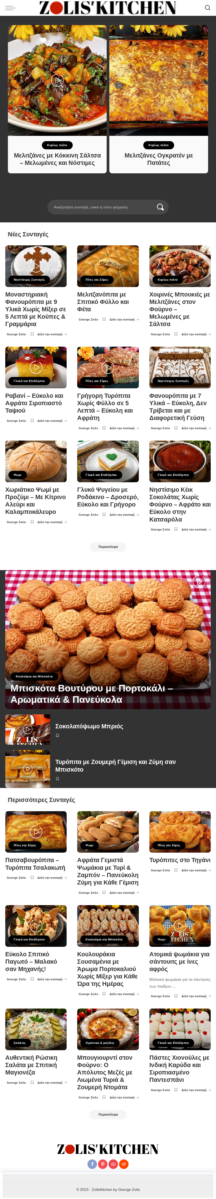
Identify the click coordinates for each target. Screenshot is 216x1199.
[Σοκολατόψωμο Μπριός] (27, 729)
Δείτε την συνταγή (49, 334)
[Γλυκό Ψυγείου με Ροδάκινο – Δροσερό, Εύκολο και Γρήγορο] (108, 461)
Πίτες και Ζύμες (97, 279)
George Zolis (16, 334)
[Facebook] (92, 1164)
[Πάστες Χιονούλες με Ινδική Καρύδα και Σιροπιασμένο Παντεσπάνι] (180, 1029)
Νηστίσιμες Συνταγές (29, 279)
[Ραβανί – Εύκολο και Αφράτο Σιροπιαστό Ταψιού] (36, 367)
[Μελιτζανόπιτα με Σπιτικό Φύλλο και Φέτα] (108, 266)
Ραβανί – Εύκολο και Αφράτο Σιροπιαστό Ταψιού (34, 403)
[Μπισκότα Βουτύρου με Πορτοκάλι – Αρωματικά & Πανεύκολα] (108, 639)
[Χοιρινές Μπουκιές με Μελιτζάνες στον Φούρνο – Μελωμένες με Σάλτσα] (180, 266)
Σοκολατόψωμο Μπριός (89, 726)
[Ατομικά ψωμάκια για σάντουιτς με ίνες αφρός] (180, 926)
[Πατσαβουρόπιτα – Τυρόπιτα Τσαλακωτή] (36, 832)
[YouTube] (113, 1164)
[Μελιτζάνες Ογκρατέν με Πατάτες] (158, 80)
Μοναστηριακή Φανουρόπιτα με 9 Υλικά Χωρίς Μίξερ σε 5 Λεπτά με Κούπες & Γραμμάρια (35, 309)
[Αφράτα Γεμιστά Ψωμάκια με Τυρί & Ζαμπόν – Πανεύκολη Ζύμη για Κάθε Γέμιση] (108, 832)
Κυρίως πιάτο (57, 145)
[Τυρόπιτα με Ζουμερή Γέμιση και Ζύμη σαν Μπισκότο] (27, 769)
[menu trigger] (11, 8)
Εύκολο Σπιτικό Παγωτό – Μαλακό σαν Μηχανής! (31, 961)
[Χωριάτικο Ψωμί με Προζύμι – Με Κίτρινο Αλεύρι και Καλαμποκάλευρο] (36, 461)
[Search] (207, 8)
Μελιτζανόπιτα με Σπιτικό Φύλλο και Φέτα (103, 302)
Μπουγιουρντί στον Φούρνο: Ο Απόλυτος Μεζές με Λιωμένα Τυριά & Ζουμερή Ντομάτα (104, 1072)
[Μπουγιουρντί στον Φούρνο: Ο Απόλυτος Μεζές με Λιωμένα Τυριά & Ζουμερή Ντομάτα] (108, 1029)
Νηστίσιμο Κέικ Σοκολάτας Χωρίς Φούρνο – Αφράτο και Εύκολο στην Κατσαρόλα (180, 504)
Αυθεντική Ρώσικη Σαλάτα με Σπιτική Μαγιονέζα (31, 1065)
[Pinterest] (102, 1164)
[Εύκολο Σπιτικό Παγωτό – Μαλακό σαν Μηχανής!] (36, 926)
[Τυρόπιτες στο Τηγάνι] (180, 832)
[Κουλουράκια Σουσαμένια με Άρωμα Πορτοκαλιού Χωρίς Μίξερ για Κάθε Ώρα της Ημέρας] (108, 926)
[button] (101, 196)
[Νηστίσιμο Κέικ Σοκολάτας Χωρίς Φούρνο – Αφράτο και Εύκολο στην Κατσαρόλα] (180, 461)
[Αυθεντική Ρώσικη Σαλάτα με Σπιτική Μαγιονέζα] (36, 1029)
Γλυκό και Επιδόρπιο (29, 381)
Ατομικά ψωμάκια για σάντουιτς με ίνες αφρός (179, 961)
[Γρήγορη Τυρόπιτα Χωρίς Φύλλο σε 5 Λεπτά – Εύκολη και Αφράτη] (108, 367)
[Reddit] (124, 1164)
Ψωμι (18, 474)
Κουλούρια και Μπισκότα (34, 676)
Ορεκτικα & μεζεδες (100, 1042)
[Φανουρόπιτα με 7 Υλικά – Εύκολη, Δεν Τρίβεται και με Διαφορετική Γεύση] (180, 367)
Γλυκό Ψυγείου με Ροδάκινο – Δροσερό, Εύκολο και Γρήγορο (108, 497)
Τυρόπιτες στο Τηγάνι (179, 860)
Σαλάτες (20, 1042)
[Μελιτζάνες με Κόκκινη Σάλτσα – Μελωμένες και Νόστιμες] (57, 80)
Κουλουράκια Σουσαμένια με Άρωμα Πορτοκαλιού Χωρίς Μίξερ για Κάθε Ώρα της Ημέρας (107, 969)
